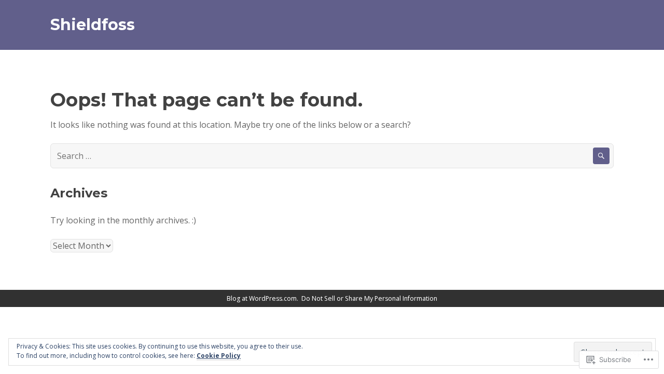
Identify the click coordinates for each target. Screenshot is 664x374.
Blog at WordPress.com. (262, 298)
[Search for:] (332, 156)
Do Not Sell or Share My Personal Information (369, 298)
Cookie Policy (219, 355)
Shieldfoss (92, 24)
